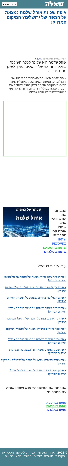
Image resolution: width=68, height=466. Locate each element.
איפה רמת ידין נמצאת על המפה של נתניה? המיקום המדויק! (36, 320)
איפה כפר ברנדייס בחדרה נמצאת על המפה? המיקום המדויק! (36, 330)
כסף (32, 452)
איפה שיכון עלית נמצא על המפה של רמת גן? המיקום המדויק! (35, 289)
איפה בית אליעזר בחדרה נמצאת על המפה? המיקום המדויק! (36, 299)
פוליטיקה (21, 452)
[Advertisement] (33, 41)
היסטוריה (8, 452)
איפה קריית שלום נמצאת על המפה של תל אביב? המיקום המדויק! (37, 372)
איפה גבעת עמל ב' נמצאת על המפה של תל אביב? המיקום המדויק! (37, 341)
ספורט (27, 456)
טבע (18, 456)
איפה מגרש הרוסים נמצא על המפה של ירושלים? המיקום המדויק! (33, 361)
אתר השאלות (46, 452)
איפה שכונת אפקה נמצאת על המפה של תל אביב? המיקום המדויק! (37, 309)
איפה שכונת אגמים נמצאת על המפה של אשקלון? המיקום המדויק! (37, 351)
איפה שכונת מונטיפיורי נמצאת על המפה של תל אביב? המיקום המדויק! (35, 278)
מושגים (48, 456)
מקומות (60, 456)
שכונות (38, 59)
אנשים (38, 456)
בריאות (9, 456)
